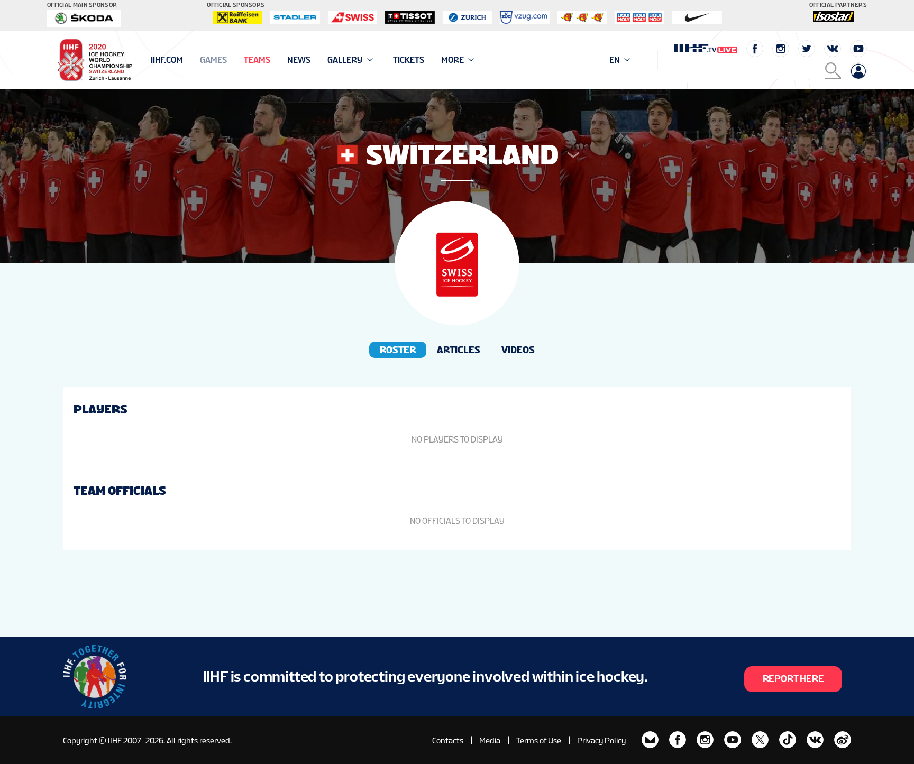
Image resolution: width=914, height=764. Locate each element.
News (298, 60)
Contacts (447, 740)
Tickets (408, 60)
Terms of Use (538, 740)
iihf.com (167, 60)
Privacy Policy (601, 740)
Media (489, 740)
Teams (257, 60)
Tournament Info (188, 60)
